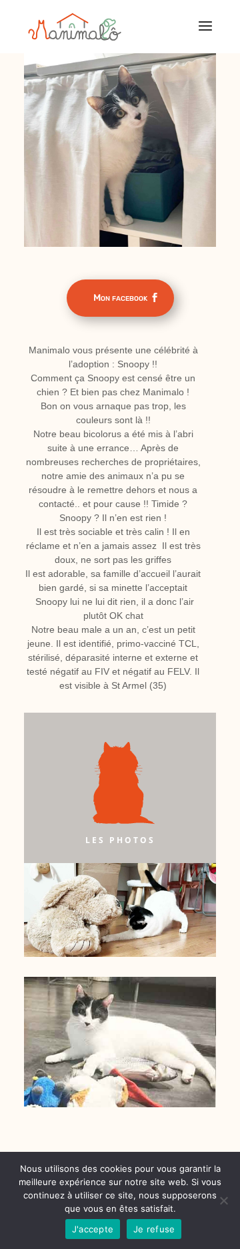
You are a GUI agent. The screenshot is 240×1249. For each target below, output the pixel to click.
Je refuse (154, 1229)
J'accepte (92, 1229)
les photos (120, 840)
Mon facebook (120, 297)
